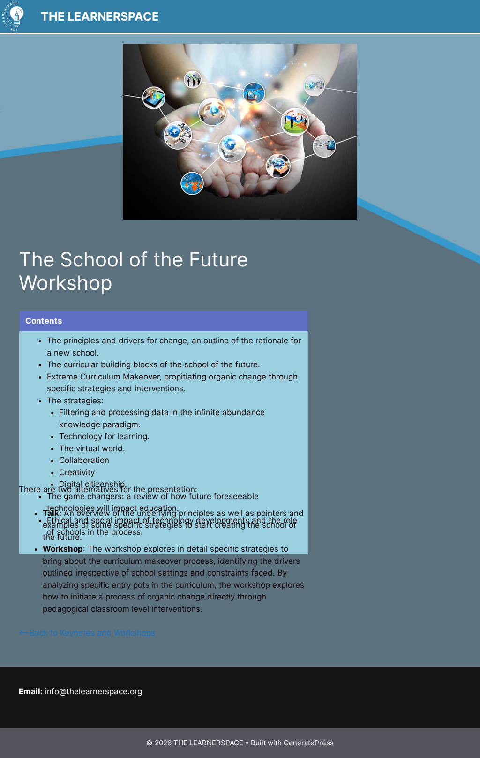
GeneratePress (309, 742)
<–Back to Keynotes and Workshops (87, 632)
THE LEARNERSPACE (100, 16)
